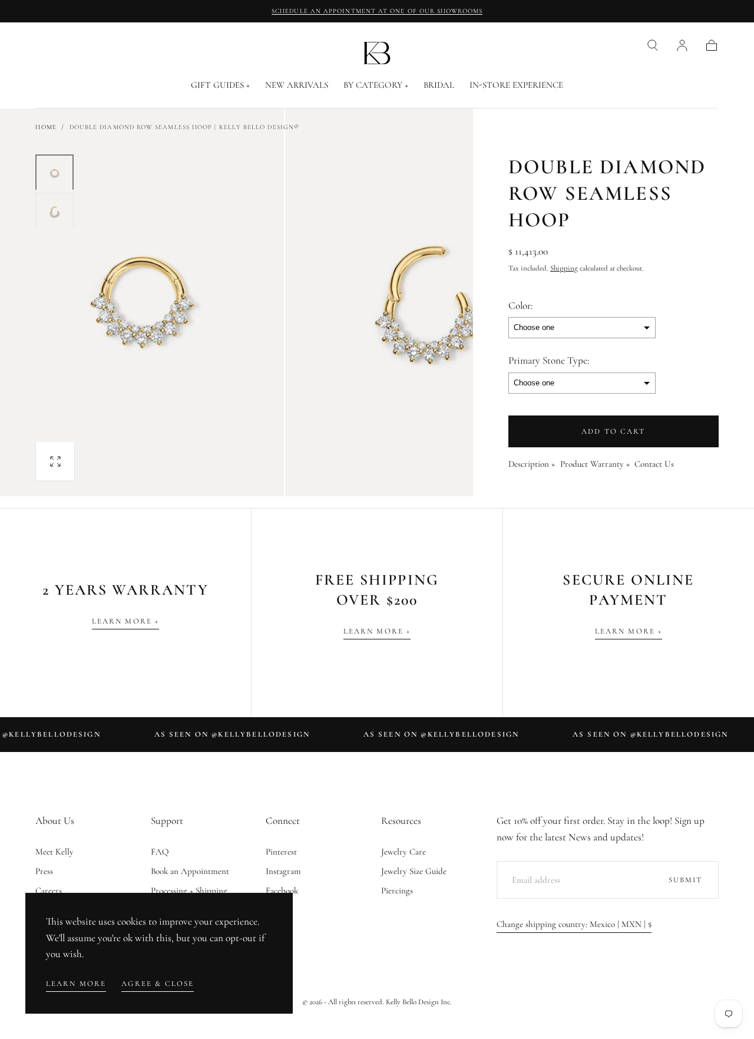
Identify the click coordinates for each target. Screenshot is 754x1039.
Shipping (564, 268)
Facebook (282, 890)
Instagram (283, 871)
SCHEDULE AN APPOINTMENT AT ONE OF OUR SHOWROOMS (377, 11)
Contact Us (654, 464)
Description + (531, 464)
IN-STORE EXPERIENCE (516, 85)
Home (45, 127)
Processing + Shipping (189, 890)
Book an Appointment (190, 871)
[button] (653, 45)
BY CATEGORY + (375, 85)
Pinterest (281, 851)
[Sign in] (682, 45)
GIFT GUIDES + (220, 85)
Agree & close (157, 983)
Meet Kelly (54, 851)
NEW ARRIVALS (296, 85)
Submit (686, 880)
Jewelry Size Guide (414, 871)
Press (44, 871)
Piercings (397, 890)
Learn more (76, 983)
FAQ (160, 851)
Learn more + (126, 621)
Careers (48, 890)
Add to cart (613, 431)
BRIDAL (439, 85)
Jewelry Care (403, 851)
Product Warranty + (595, 464)
